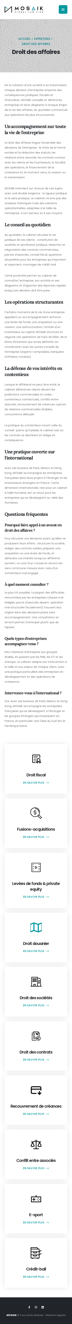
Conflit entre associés (36, 1160)
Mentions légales (56, 1315)
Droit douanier (36, 943)
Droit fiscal (36, 775)
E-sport (36, 1215)
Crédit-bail (36, 1269)
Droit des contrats (36, 1052)
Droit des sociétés (36, 998)
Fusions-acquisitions (36, 829)
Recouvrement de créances (36, 1106)
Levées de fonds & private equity (36, 886)
